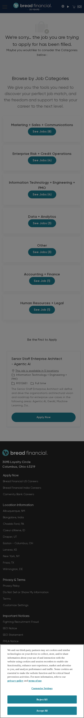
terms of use (35, 680)
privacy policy (15, 680)
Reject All (42, 699)
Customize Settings (42, 688)
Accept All (42, 710)
